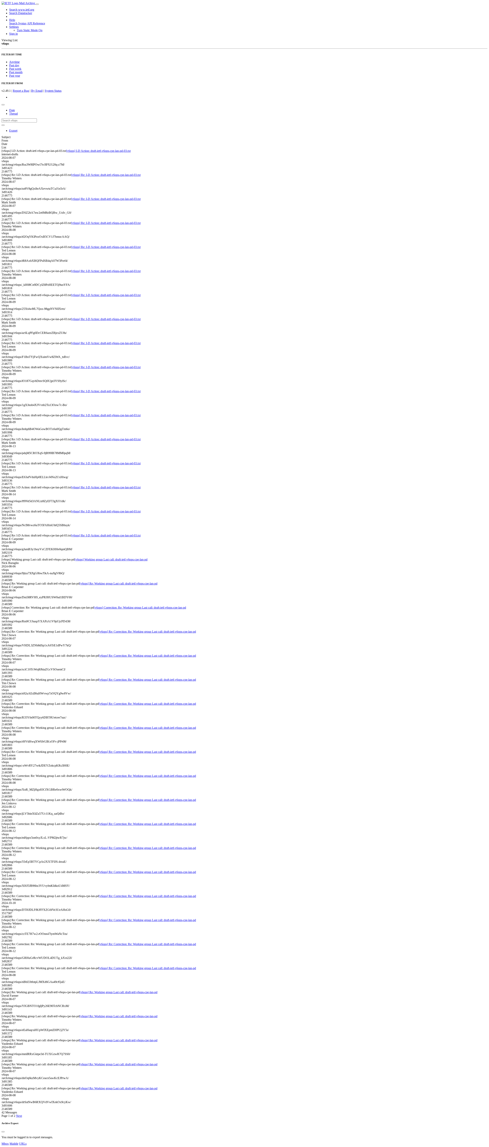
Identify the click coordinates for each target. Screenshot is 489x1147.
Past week (15, 68)
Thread (13, 113)
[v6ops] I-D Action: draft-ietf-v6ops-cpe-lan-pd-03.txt (98, 150)
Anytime (14, 62)
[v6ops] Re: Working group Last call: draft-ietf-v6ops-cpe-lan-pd (118, 583)
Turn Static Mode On (29, 30)
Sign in (13, 33)
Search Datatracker (20, 13)
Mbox (5, 1143)
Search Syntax (18, 23)
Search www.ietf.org (21, 9)
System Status (53, 90)
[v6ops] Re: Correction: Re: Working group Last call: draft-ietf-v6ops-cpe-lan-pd (147, 631)
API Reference (36, 23)
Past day (14, 65)
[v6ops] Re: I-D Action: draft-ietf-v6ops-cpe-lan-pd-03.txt (106, 174)
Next (19, 1115)
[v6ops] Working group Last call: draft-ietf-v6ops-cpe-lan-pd (110, 559)
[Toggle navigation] (37, 4)
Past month (16, 72)
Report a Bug (21, 90)
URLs (23, 1143)
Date (12, 110)
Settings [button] (14, 26)
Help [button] (12, 20)
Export (13, 130)
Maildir (14, 1143)
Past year (14, 75)
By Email (37, 90)
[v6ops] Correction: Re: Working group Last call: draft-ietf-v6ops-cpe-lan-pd (140, 607)
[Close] (3, 1131)
